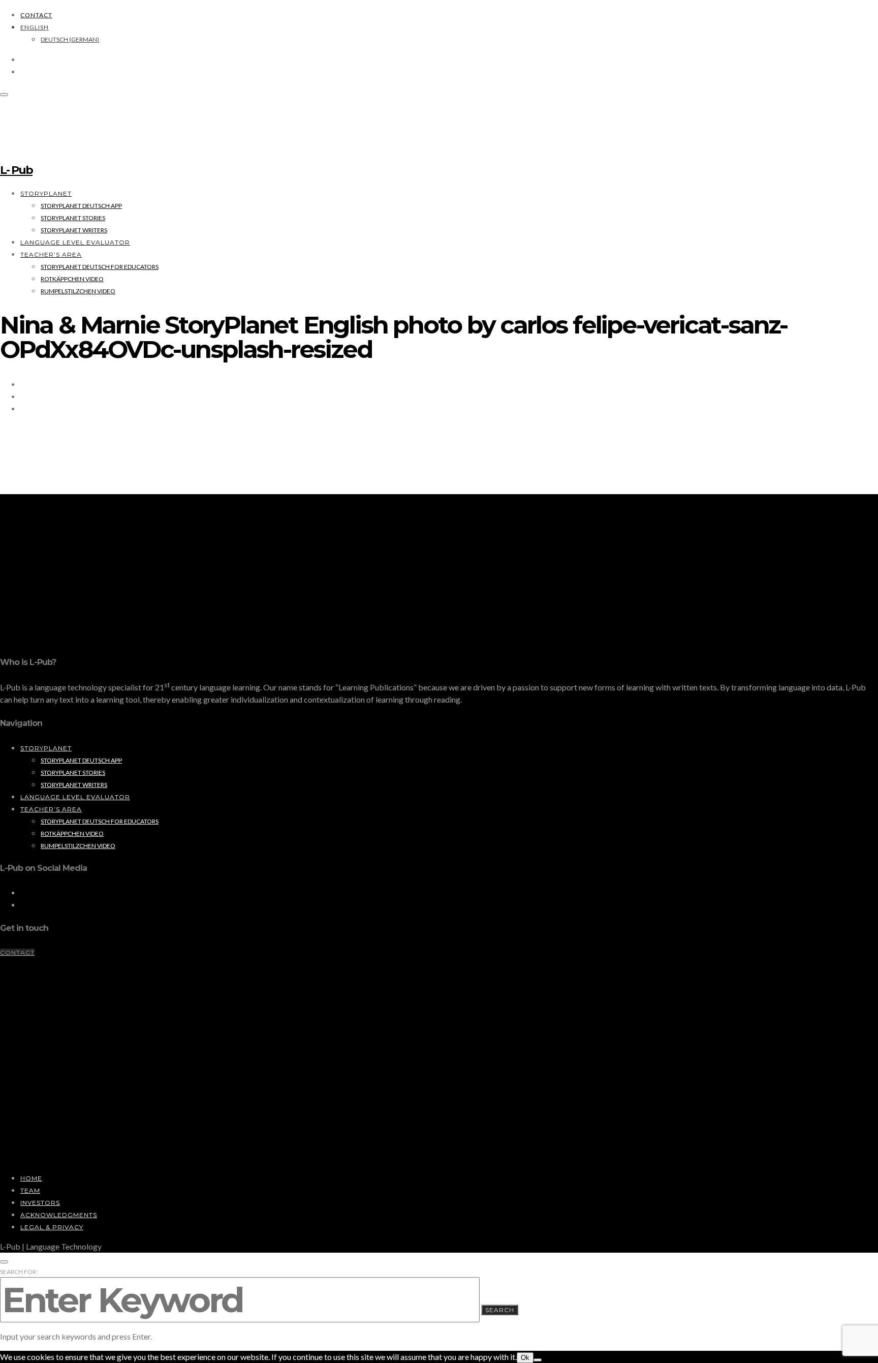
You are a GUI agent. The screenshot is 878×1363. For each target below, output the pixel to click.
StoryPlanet (46, 193)
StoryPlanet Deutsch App (81, 205)
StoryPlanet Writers (74, 230)
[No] (538, 1359)
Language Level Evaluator (75, 242)
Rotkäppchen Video (72, 279)
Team (30, 1190)
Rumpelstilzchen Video (78, 291)
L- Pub (16, 170)
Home (31, 1178)
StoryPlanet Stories (73, 218)
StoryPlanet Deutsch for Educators (100, 266)
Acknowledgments (58, 1215)
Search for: (19, 1272)
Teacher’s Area (51, 254)
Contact (36, 15)
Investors (40, 1202)
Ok (525, 1357)
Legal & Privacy (51, 1227)
